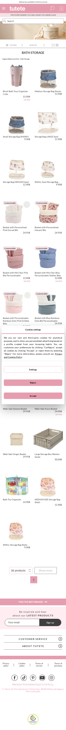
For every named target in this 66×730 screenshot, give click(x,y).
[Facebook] (15, 678)
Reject (33, 382)
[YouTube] (42, 678)
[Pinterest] (33, 678)
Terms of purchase (58, 664)
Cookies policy (21, 664)
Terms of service (39, 664)
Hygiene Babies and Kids (10, 59)
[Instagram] (51, 678)
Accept (33, 396)
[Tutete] (18, 9)
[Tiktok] (24, 678)
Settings (33, 369)
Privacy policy (6, 664)
